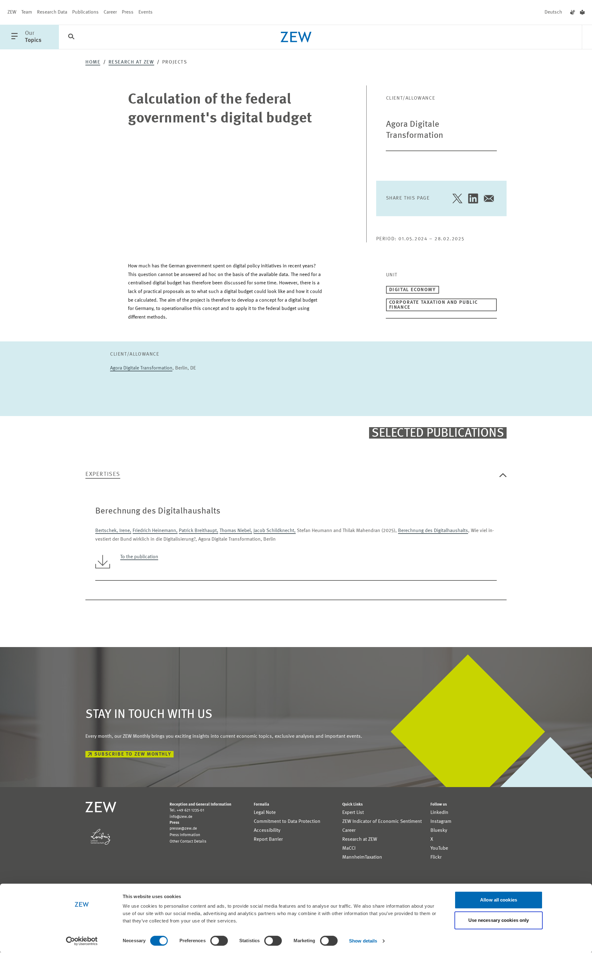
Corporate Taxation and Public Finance (433, 305)
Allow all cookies (498, 899)
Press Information (185, 835)
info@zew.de (181, 817)
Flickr (436, 857)
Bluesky (438, 830)
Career (110, 12)
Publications (85, 12)
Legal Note (265, 812)
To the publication (139, 557)
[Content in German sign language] (573, 12)
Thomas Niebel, (236, 530)
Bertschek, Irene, (113, 530)
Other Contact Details (188, 842)
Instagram (440, 821)
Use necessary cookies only (498, 920)
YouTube (439, 848)
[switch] (219, 941)
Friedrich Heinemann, (155, 530)
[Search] (71, 37)
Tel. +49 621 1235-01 (187, 810)
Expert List (353, 812)
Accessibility (267, 830)
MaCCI (349, 848)
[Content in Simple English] (582, 12)
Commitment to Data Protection (287, 821)
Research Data (52, 12)
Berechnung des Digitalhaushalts (433, 530)
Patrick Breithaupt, (198, 530)
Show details (363, 940)
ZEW (11, 12)
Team (26, 12)
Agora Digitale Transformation (141, 368)
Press (128, 12)
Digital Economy (412, 289)
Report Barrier (268, 839)
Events (145, 12)
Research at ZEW (131, 62)
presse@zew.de (183, 829)
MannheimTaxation (362, 857)
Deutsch (553, 12)
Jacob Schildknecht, (274, 530)
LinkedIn (439, 812)
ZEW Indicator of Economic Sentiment (382, 821)
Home (92, 62)
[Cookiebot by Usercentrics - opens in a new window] (82, 941)
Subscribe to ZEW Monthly (132, 754)
